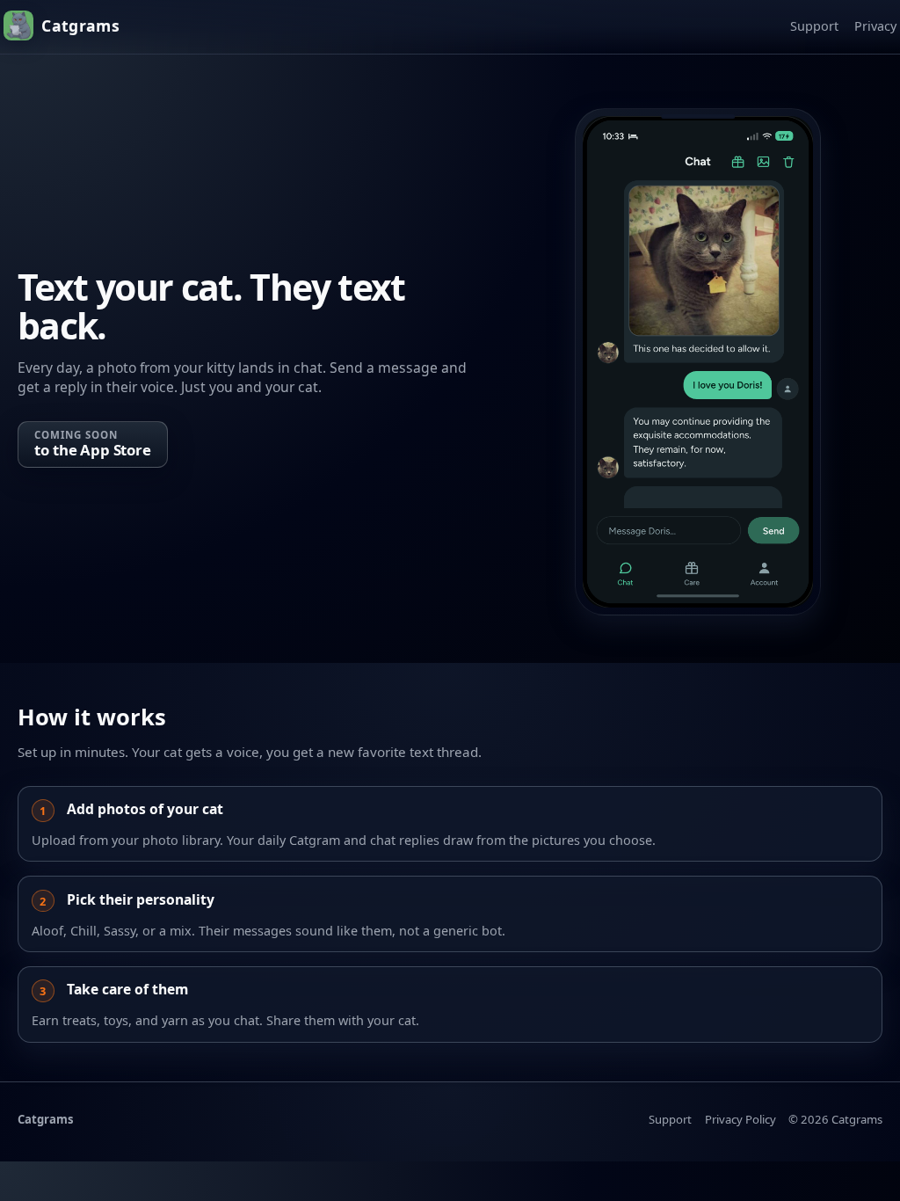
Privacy (875, 26)
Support (814, 26)
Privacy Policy (740, 1119)
